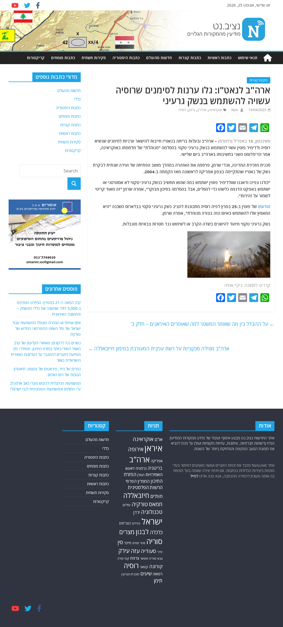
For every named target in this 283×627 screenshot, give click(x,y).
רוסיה (182, 109)
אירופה (135, 449)
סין (120, 542)
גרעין (191, 109)
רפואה (158, 573)
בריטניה (155, 468)
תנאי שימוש (247, 57)
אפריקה (157, 460)
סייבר (127, 542)
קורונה (156, 566)
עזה (135, 551)
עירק (124, 551)
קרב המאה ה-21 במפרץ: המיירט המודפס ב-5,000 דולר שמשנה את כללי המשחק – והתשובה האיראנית (49, 308)
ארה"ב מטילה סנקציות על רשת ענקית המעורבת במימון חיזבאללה (158, 348)
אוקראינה (215, 109)
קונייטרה (123, 558)
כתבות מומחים (63, 57)
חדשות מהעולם (159, 57)
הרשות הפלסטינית (145, 487)
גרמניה (141, 468)
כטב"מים (125, 523)
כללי (77, 99)
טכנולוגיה (152, 512)
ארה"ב (201, 109)
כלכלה (156, 532)
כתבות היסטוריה (126, 57)
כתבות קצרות (190, 57)
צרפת (134, 558)
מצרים (127, 532)
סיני (160, 552)
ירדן (136, 512)
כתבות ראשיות (219, 57)
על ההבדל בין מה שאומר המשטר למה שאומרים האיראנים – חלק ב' (202, 324)
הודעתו (264, 206)
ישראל (152, 521)
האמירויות (154, 474)
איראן (154, 448)
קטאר (144, 567)
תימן (158, 580)
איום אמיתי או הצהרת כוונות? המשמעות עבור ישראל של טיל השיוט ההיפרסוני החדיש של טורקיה (46, 328)
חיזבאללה (136, 495)
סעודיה (148, 551)
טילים (126, 505)
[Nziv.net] (267, 58)
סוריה (154, 541)
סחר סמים (138, 543)
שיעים (146, 573)
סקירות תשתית (94, 57)
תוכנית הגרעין (130, 574)
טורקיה (140, 504)
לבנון (142, 531)
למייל (194, 476)
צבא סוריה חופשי (151, 558)
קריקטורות (35, 57)
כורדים (136, 523)
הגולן (141, 474)
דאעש (130, 468)
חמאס (156, 504)
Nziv (234, 109)
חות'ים (156, 496)
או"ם (158, 439)
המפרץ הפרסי (138, 481)
